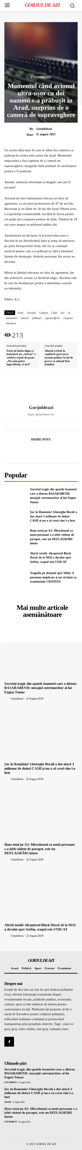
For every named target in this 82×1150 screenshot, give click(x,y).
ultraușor (11, 323)
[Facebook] (26, 450)
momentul (11, 318)
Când (54, 312)
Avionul (31, 312)
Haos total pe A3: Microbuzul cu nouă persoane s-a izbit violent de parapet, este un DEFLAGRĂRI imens (39, 849)
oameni (25, 318)
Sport (7, 1102)
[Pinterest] (46, 450)
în (69, 312)
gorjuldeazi (44, 128)
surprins (68, 318)
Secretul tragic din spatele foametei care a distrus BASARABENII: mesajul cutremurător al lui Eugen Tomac (40, 688)
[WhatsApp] (56, 450)
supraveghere (52, 318)
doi (63, 312)
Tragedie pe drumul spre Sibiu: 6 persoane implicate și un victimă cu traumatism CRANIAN (53, 577)
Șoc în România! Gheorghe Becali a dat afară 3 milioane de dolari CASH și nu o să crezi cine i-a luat (53, 516)
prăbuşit (36, 318)
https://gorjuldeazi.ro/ (41, 414)
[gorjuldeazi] (41, 389)
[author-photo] (7, 698)
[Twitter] (36, 450)
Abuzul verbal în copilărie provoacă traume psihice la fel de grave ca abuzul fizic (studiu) (59, 357)
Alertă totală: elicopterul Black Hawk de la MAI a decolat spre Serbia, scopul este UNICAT (50, 558)
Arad (20, 312)
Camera (43, 312)
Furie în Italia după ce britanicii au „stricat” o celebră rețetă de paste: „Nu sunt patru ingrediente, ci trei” (21, 357)
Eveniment (41, 77)
